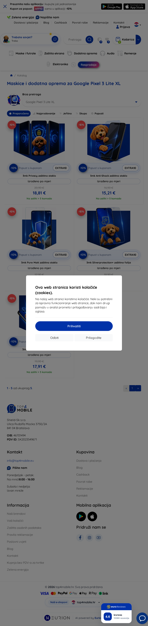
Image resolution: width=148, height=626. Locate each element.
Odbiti (54, 338)
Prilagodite (93, 338)
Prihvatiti (74, 326)
